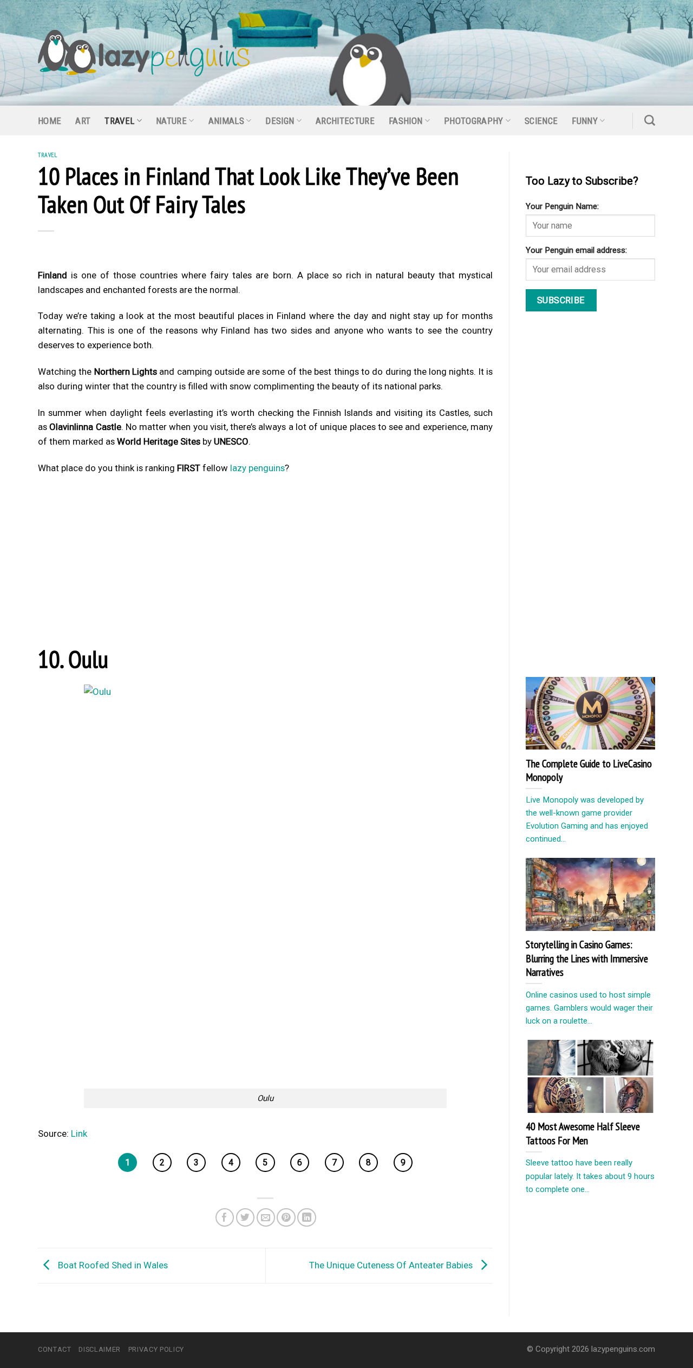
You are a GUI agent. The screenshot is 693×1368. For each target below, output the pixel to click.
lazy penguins (257, 467)
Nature (171, 120)
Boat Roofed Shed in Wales (112, 1265)
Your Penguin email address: (576, 250)
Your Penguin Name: (562, 206)
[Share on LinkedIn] (306, 1217)
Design (279, 120)
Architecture (345, 120)
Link (79, 1133)
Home (49, 120)
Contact (54, 1349)
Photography (474, 120)
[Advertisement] (265, 563)
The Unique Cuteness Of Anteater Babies (392, 1265)
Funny (585, 120)
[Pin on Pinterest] (286, 1217)
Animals (226, 120)
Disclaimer (99, 1349)
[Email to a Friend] (266, 1217)
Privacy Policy (156, 1349)
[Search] (649, 120)
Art (82, 120)
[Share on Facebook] (224, 1217)
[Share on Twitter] (245, 1217)
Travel (119, 120)
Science (541, 120)
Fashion (405, 120)
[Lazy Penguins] (144, 53)
